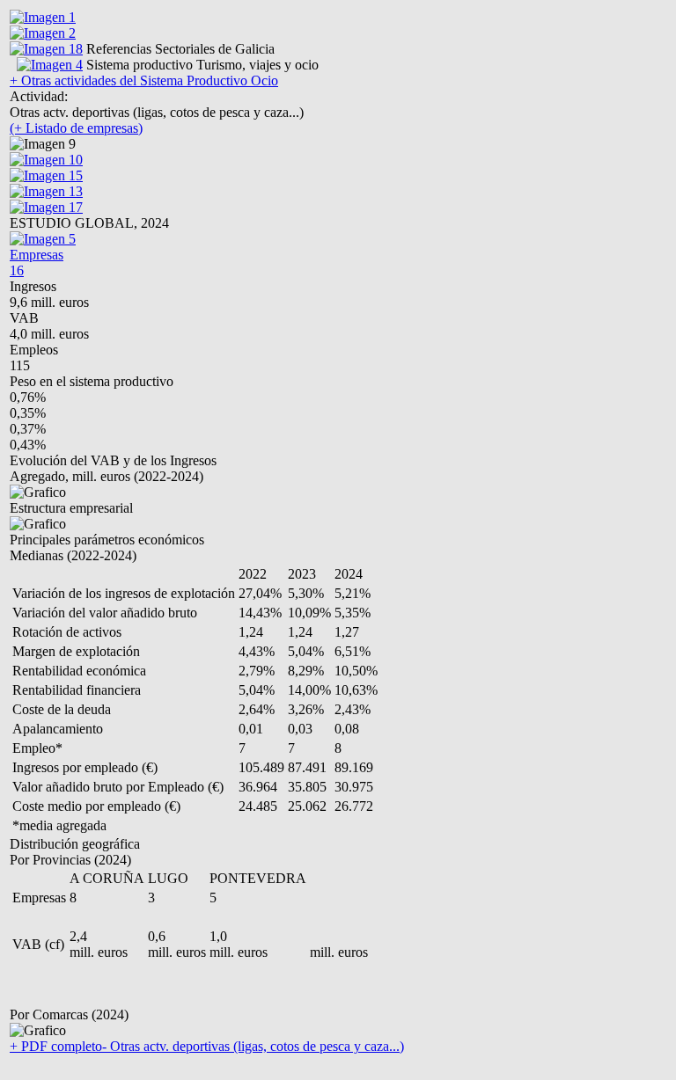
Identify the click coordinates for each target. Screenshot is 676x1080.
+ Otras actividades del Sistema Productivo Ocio (144, 80)
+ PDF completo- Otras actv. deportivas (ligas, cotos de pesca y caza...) (207, 1046)
